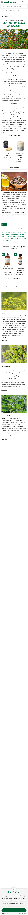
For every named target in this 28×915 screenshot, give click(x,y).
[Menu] (2, 2)
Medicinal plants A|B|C (16, 10)
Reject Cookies (4, 913)
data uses (16, 896)
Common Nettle (5, 415)
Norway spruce (5, 366)
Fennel (3, 313)
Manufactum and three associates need (11, 895)
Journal (8, 10)
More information (23, 913)
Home (3, 10)
